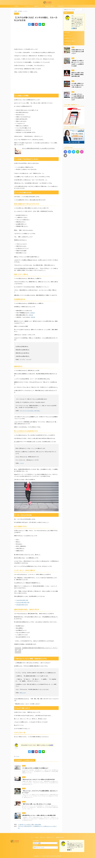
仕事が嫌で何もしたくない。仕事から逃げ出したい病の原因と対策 (38, 815)
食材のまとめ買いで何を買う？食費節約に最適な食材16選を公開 (77, 74)
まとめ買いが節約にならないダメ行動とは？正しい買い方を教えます (77, 85)
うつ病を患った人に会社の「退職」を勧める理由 (29, 824)
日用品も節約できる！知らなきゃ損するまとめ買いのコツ (77, 51)
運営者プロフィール (38, 6)
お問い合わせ (60, 6)
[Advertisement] (36, 37)
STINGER (59, 856)
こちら (78, 26)
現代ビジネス (23, 692)
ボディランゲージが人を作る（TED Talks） (30, 410)
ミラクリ (22, 463)
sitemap (36, 837)
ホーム (32, 837)
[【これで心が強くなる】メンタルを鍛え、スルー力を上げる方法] (39, 24)
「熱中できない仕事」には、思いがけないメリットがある (36, 804)
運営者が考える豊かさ (49, 6)
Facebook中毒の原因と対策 (22, 602)
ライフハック (27, 6)
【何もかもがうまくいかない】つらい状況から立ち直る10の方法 (38, 779)
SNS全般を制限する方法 (22, 604)
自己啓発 (16, 6)
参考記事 (32, 312)
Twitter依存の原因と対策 (22, 600)
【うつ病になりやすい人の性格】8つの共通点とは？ (35, 768)
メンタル (17, 756)
